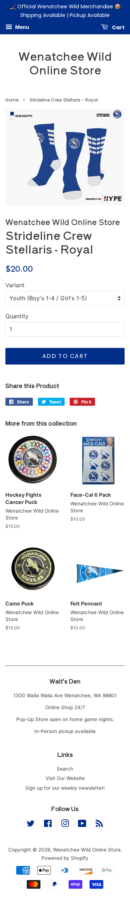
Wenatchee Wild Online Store (65, 63)
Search (65, 769)
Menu (21, 27)
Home (11, 100)
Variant (15, 285)
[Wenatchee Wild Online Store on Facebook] (48, 825)
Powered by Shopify (65, 858)
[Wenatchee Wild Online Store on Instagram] (65, 825)
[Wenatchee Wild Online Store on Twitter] (31, 825)
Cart (118, 27)
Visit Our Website (65, 778)
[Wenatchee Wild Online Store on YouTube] (82, 825)
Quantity (17, 316)
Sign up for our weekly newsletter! (65, 788)
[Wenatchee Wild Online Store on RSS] (99, 825)
